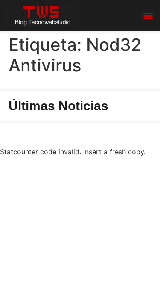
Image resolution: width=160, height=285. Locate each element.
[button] (148, 16)
